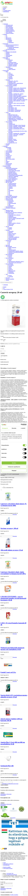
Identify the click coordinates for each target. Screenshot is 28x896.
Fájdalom (5, 34)
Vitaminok (8, 56)
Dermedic (8, 143)
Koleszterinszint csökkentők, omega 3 (16, 261)
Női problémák (9, 246)
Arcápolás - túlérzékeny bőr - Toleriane (16, 90)
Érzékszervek (8, 240)
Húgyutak (8, 245)
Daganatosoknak (9, 206)
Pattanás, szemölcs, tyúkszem (14, 223)
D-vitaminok (8, 164)
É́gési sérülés (11, 213)
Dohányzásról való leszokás (11, 196)
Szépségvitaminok (12, 184)
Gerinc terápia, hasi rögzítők (14, 170)
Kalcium (7, 153)
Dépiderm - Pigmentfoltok (13, 115)
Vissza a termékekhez (5, 894)
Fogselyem (10, 269)
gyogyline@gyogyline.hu (11, 874)
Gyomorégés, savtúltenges (13, 237)
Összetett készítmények (10, 49)
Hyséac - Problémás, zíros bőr (14, 117)
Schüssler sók (11, 48)
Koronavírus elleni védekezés (14, 214)
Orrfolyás (8, 54)
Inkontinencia (11, 253)
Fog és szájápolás (9, 263)
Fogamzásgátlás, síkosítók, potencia (15, 251)
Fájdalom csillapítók (12, 65)
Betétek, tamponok (12, 247)
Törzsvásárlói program (7, 868)
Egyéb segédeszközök (12, 178)
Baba (9, 113)
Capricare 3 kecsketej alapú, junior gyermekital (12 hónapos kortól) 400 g (13, 572)
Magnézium (8, 157)
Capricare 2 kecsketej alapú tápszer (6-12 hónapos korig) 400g (14, 504)
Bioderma (8, 79)
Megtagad (14, 470)
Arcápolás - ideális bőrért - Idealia (15, 127)
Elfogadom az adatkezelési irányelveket (10, 783)
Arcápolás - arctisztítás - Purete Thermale (16, 125)
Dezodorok (10, 101)
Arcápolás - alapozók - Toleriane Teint (16, 98)
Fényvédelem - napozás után (14, 111)
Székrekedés (10, 231)
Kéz (9, 191)
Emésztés (8, 230)
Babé (7, 71)
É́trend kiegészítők (12, 203)
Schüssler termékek (10, 29)
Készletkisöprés (9, 26)
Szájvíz (9, 267)
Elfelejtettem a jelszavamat (6, 794)
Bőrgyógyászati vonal (12, 114)
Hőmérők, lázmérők (12, 173)
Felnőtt (9, 148)
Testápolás (10, 78)
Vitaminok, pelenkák (12, 64)
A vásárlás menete (7, 10)
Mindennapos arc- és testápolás (14, 118)
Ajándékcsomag (11, 124)
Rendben (14, 463)
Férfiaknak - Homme (12, 140)
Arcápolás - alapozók (12, 135)
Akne (9, 72)
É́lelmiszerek (11, 205)
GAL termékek (9, 152)
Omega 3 (8, 161)
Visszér (9, 260)
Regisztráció (3, 795)
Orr (9, 242)
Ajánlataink (5, 23)
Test (9, 193)
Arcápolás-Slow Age (12, 142)
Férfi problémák (9, 254)
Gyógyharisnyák (11, 171)
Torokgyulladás (9, 55)
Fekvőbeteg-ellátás (12, 169)
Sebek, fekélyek (11, 219)
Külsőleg (10, 40)
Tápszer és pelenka (10, 33)
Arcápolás (10, 74)
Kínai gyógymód (9, 198)
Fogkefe (10, 268)
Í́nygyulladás (11, 265)
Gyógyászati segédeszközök (11, 168)
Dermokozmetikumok (10, 30)
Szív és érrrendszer (9, 258)
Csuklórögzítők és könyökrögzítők (15, 175)
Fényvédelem (11, 75)
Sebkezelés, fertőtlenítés (13, 176)
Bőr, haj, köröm (9, 182)
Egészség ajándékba (10, 279)
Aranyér (10, 259)
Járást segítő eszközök (12, 174)
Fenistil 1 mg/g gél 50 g (8, 672)
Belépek (2, 792)
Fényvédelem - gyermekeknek (14, 110)
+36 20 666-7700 (9, 873)
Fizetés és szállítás (7, 867)
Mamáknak (8, 67)
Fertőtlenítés (10, 216)
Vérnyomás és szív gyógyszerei (14, 262)
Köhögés (7, 53)
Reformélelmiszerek (10, 181)
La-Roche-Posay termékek (11, 85)
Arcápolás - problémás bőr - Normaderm (16, 133)
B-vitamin (8, 154)
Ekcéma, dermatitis (12, 185)
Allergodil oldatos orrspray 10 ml (12, 550)
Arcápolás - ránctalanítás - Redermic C (16, 97)
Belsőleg (10, 228)
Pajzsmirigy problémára (10, 207)
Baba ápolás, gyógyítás (13, 63)
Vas (6, 160)
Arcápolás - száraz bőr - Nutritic (14, 95)
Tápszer (10, 61)
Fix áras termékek (9, 28)
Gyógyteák (10, 276)
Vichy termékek (9, 121)
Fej (6, 35)
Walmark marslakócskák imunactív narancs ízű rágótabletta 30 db (12, 648)
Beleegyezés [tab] (5, 428)
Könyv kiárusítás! (9, 27)
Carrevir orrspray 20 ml (8, 289)
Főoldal (4, 286)
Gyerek (9, 149)
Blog (4, 9)
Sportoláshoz (11, 42)
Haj (9, 189)
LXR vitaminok (9, 32)
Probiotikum (10, 235)
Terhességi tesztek (12, 249)
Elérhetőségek (6, 11)
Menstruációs (8, 37)
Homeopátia (5, 43)
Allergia (7, 226)
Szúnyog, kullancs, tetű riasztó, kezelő (16, 218)
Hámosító (10, 220)
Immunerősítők (9, 163)
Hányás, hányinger (12, 233)
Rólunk (4, 8)
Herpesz (10, 221)
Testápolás (10, 60)
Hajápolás (10, 77)
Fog (6, 36)
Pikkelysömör (11, 224)
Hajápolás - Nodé (12, 82)
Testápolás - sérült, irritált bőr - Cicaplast (16, 105)
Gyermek (10, 76)
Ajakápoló (10, 188)
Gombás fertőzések (12, 183)
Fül (9, 244)
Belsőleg (10, 41)
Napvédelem (11, 190)
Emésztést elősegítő (12, 239)
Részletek (15, 514)
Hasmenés (10, 232)
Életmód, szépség (6, 166)
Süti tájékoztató (6, 865)
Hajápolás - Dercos (12, 139)
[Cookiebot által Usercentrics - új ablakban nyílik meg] (21, 424)
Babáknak (8, 58)
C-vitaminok (8, 156)
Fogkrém (10, 266)
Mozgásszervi (8, 39)
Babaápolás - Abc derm (13, 81)
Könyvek (8, 277)
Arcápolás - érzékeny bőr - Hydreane (16, 89)
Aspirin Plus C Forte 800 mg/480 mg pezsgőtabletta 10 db (13, 743)
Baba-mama (5, 57)
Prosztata (10, 255)
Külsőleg (10, 227)
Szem (9, 241)
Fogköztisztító (11, 273)
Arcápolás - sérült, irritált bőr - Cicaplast (16, 100)
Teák (9, 204)
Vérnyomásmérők (12, 177)
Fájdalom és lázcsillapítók (11, 51)
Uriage (7, 112)
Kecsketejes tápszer (12, 62)
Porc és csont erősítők (10, 159)
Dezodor (10, 195)
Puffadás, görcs (11, 234)
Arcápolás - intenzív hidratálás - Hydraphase (17, 96)
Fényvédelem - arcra (12, 107)
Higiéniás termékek (12, 217)
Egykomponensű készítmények (12, 44)
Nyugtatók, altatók (9, 211)
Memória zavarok (9, 210)
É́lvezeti (10, 275)
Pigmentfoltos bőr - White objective (15, 83)
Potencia (10, 256)
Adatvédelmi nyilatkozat (8, 863)
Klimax (9, 248)
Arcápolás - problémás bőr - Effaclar (15, 93)
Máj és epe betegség (12, 238)
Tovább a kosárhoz (14, 894)
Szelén (7, 162)
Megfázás (5, 50)
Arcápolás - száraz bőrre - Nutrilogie (15, 134)
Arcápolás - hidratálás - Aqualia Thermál (16, 126)
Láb (9, 192)
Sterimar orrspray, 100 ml (9, 528)
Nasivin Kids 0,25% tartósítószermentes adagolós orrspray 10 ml (14, 696)
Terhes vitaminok (11, 69)
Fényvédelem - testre (12, 108)
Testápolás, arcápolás (12, 84)
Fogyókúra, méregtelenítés (11, 197)
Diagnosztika (8, 167)
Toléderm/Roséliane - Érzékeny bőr (15, 119)
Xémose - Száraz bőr (12, 120)
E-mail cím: (3, 882)
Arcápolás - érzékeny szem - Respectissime (17, 88)
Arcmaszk (10, 122)
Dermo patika (6, 70)
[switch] (25, 449)
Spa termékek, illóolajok (11, 180)
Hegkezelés (10, 225)
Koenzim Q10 (9, 155)
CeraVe (7, 145)
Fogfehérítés (10, 272)
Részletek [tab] (14, 428)
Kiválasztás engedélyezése (14, 466)
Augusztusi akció (9, 25)
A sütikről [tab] (23, 428)
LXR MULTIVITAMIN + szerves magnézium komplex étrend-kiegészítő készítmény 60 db (13, 598)
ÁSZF (4, 862)
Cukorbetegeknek (9, 199)
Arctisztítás (10, 86)
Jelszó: (2, 884)
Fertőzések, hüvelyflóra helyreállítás (15, 252)
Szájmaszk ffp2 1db (7, 766)
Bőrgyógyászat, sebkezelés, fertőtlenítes (14, 212)
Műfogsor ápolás (11, 270)
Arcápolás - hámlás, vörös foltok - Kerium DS (17, 99)
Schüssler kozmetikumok (13, 47)
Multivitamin (8, 147)
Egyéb (4, 209)
